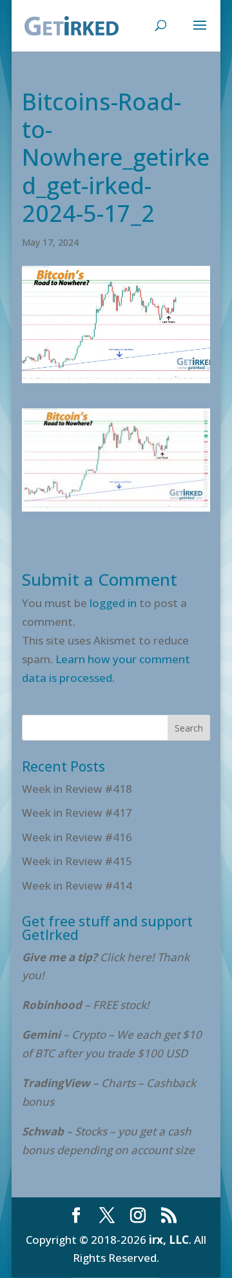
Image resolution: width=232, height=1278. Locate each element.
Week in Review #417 (77, 812)
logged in (113, 602)
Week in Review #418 (77, 788)
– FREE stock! (86, 1004)
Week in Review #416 (77, 837)
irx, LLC (169, 1239)
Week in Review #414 (77, 885)
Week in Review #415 (77, 861)
